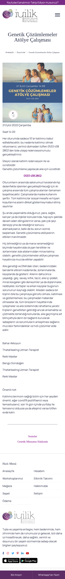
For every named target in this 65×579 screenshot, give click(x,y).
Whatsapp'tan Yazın (48, 574)
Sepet (6, 493)
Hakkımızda (41, 486)
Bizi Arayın (16, 574)
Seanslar (32, 436)
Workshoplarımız (12, 478)
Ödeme (6, 501)
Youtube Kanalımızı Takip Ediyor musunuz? (32, 2)
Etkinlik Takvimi (43, 478)
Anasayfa (10, 52)
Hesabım (39, 471)
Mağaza (7, 486)
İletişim (38, 493)
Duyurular (21, 52)
